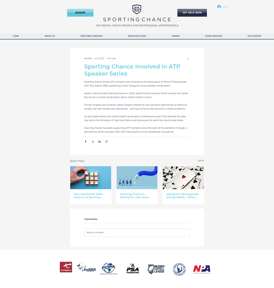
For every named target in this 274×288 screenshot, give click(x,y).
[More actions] (188, 58)
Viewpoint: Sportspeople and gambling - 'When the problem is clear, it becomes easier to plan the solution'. (182, 196)
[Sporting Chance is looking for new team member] (137, 177)
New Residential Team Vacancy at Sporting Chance (88, 196)
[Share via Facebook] (85, 141)
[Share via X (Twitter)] (92, 141)
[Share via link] (106, 141)
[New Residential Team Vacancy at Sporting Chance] (90, 177)
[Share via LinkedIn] (99, 141)
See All (201, 161)
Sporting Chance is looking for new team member (134, 196)
